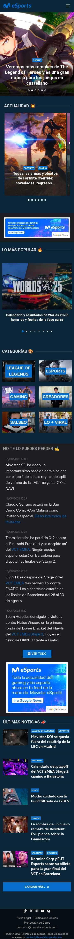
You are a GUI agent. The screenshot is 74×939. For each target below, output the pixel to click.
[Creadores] (55, 397)
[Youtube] (42, 911)
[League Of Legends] (18, 371)
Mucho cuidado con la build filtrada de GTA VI (51, 799)
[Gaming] (18, 397)
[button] (5, 47)
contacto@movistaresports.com (37, 927)
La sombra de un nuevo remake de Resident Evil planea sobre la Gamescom (50, 831)
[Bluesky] (48, 911)
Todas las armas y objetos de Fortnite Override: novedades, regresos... (35, 178)
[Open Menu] (68, 6)
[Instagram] (37, 911)
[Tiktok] (25, 911)
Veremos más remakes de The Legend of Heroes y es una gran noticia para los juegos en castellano (37, 75)
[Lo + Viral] (55, 422)
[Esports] (55, 371)
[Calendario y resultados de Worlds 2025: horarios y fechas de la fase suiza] (37, 286)
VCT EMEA (21, 549)
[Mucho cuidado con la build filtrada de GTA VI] (15, 796)
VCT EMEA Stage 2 (27, 634)
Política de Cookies (46, 918)
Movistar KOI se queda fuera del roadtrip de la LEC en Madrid (50, 741)
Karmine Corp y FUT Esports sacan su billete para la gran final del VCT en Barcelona (51, 866)
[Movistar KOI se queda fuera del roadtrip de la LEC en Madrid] (15, 737)
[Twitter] (31, 911)
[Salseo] (18, 422)
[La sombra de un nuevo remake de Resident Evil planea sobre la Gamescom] (15, 824)
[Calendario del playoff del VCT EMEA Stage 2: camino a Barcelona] (15, 767)
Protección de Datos (37, 922)
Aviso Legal (24, 918)
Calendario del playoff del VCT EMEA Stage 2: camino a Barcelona (50, 771)
